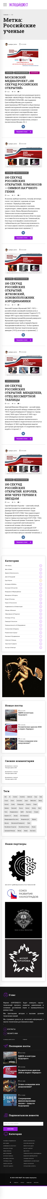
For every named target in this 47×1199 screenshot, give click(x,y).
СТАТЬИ (22, 1182)
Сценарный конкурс (10, 830)
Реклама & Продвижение (23, 636)
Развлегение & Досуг (23, 632)
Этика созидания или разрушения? (27, 742)
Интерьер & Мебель (23, 584)
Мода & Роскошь (23, 599)
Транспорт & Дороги (23, 644)
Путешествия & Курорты (23, 629)
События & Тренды (23, 640)
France (6, 800)
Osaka (13, 804)
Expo (36, 797)
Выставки (28, 812)
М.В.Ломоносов (24, 815)
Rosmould (13, 808)
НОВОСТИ (16, 1182)
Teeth (39, 808)
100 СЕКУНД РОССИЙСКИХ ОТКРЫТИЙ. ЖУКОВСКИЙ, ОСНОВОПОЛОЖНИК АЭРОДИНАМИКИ (19, 292)
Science (27, 808)
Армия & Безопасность (23, 573)
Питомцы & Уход (23, 618)
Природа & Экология (23, 621)
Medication (33, 800)
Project (35, 804)
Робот (28, 823)
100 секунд (9, 72)
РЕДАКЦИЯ (29, 1182)
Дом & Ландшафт (23, 577)
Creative (15, 797)
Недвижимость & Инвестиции (23, 606)
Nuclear (7, 804)
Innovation (19, 800)
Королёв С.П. (8, 815)
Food (41, 797)
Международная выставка (11, 819)
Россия (33, 827)
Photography (20, 804)
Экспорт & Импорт (23, 647)
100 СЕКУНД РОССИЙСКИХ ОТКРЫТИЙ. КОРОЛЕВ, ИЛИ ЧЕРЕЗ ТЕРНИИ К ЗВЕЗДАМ (21, 491)
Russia (21, 808)
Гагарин (36, 812)
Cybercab (29, 797)
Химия (25, 830)
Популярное (34, 72)
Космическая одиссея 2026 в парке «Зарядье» (30, 728)
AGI (5, 797)
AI (9, 797)
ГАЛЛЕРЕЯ (36, 1182)
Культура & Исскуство (21, 72)
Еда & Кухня (23, 580)
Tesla (6, 812)
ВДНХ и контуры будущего (25, 714)
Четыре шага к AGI (11, 767)
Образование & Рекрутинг (23, 614)
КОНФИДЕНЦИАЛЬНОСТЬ (9, 1039)
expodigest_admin (12, 44)
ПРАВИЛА (25, 1039)
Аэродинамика (14, 812)
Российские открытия (10, 827)
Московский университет (18, 823)
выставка (32, 830)
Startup (34, 808)
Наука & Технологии (21, 173)
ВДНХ (22, 812)
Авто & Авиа (23, 569)
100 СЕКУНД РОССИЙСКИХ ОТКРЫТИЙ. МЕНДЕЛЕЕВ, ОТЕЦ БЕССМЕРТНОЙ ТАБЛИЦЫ (23, 393)
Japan (26, 800)
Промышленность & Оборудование (23, 625)
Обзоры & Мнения (23, 610)
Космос (16, 815)
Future (12, 800)
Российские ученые (24, 827)
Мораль (34, 819)
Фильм (19, 830)
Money (40, 800)
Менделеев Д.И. (25, 819)
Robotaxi (7, 808)
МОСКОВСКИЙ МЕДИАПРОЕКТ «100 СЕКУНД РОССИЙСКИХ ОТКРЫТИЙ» (21, 83)
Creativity (22, 797)
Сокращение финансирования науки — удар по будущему (26, 1102)
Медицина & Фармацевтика (23, 591)
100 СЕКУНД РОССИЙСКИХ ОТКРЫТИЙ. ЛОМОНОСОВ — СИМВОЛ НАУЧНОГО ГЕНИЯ (23, 184)
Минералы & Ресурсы (23, 595)
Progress (28, 804)
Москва (7, 823)
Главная (5, 15)
